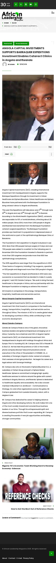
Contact (11, 558)
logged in (34, 518)
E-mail (19, 558)
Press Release (21, 43)
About (4, 558)
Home (6, 23)
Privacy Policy (28, 558)
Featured (8, 43)
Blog (14, 23)
